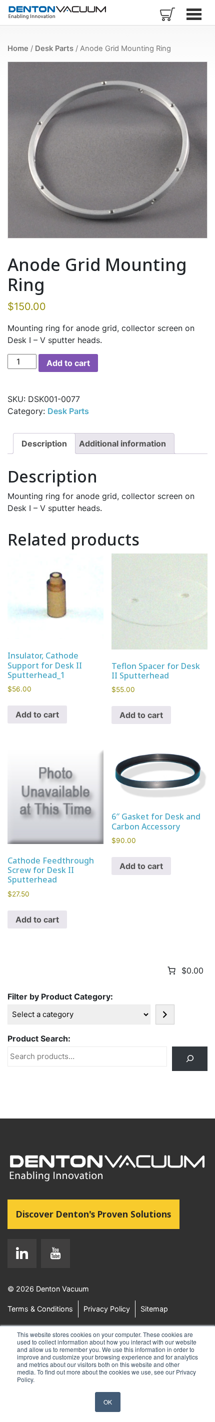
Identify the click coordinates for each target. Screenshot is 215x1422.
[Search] (190, 1058)
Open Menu (195, 14)
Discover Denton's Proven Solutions (98, 1214)
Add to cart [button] (37, 715)
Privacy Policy (107, 1308)
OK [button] (108, 1402)
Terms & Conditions (40, 1308)
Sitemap (154, 1308)
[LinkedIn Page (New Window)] (22, 1255)
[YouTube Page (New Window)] (53, 1255)
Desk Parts (54, 48)
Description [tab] (44, 443)
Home (18, 48)
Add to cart (68, 363)
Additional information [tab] (122, 443)
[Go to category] (165, 1014)
